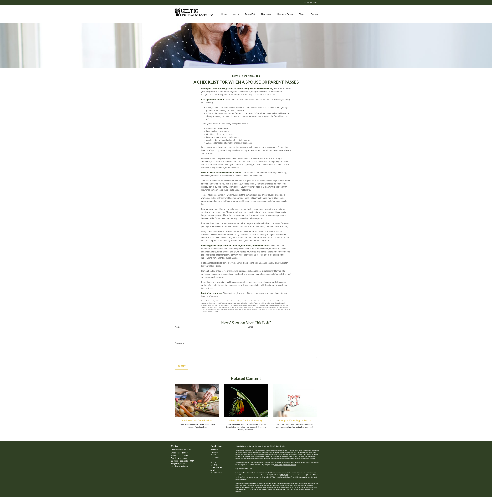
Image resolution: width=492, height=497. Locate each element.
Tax (212, 459)
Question (179, 343)
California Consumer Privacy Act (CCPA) (300, 462)
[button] (236, 14)
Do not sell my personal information (285, 465)
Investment (215, 452)
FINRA (282, 475)
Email (250, 326)
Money (213, 462)
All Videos (214, 470)
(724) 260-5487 (310, 2)
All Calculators (216, 472)
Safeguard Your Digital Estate (295, 420)
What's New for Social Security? (246, 420)
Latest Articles (216, 467)
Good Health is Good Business (197, 420)
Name (178, 326)
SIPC (286, 475)
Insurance (215, 457)
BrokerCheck (280, 446)
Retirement (215, 449)
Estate (213, 454)
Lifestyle (214, 464)
